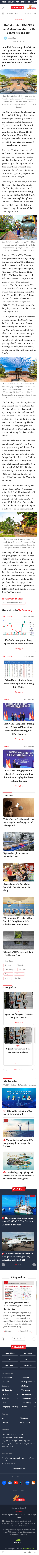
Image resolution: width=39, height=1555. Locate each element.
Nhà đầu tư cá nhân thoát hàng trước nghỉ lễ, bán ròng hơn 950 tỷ (19, 683)
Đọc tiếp (8, 795)
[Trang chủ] (3, 13)
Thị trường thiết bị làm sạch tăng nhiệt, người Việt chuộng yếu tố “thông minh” (18, 822)
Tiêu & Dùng (21, 2)
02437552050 (10, 1461)
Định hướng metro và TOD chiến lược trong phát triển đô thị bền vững (15, 1303)
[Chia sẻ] (34, 1552)
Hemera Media (28, 1546)
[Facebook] (4, 1480)
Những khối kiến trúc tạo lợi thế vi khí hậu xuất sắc (18, 953)
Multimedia (10, 1080)
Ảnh (3, 1415)
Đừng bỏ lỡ (9, 988)
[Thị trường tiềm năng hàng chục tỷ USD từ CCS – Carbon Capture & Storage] (19, 1204)
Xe (29, 2)
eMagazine (33, 1084)
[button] (15, 1069)
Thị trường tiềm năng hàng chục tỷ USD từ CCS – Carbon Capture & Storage (17, 1220)
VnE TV (34, 2)
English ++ (28, 1363)
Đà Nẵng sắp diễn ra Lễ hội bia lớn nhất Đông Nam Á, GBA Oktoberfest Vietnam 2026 (17, 921)
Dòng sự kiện (18, 1276)
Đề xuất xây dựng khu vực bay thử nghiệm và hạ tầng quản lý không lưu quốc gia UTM (17, 1255)
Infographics (22, 1084)
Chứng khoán (8, 2)
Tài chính (27, 13)
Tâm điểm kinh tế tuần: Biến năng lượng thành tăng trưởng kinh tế (18, 1142)
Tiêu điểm (9, 13)
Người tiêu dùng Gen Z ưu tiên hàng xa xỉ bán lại (17, 1051)
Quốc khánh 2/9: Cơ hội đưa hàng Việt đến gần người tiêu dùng (16, 887)
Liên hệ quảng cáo (19, 1466)
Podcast (14, 1084)
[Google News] (29, 1552)
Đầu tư (18, 13)
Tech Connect (9, 1363)
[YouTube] (16, 1480)
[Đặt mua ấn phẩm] (31, 7)
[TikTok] (22, 1480)
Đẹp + (18, 1011)
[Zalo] (27, 1480)
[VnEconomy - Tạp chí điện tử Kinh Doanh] (18, 1344)
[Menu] (3, 1552)
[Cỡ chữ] (24, 1552)
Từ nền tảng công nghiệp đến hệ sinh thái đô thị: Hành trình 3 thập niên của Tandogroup (18, 1175)
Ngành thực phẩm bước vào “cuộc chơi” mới (16, 855)
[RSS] (33, 1480)
